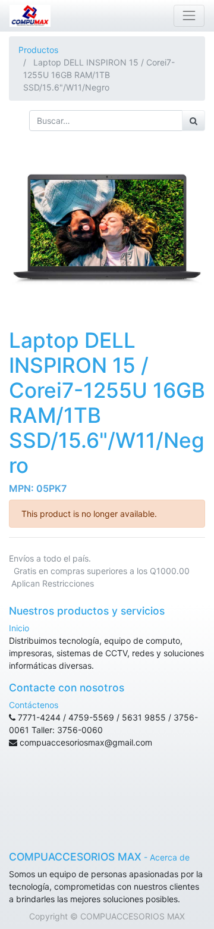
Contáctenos (33, 705)
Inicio (19, 628)
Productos (38, 50)
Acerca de (170, 857)
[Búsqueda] (193, 120)
